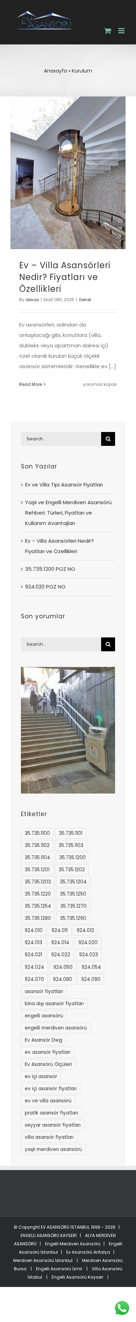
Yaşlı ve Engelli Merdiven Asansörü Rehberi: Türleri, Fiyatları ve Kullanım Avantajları (68, 513)
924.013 (33, 942)
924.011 (60, 930)
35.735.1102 (37, 845)
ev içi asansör (41, 1076)
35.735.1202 (72, 869)
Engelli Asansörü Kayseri (77, 1277)
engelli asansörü (44, 1015)
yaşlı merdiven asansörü (53, 1149)
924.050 (63, 967)
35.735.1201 (37, 869)
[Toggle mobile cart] (107, 30)
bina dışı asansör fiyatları (54, 1003)
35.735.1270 (73, 906)
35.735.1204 (73, 882)
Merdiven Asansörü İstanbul (43, 1260)
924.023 (88, 954)
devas (32, 300)
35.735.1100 (37, 833)
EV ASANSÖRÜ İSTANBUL (65, 1227)
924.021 (33, 954)
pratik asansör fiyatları (51, 1113)
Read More (30, 384)
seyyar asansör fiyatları (53, 1125)
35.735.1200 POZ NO (50, 569)
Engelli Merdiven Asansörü (72, 1244)
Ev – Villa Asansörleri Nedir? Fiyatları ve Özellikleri (65, 277)
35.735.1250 (73, 894)
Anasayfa (55, 70)
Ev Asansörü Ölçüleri (48, 1064)
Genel (85, 300)
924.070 (34, 979)
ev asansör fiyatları (47, 1052)
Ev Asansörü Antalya (88, 1252)
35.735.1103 (71, 845)
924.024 (34, 967)
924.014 (60, 942)
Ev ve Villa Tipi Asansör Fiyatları (64, 484)
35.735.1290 (73, 918)
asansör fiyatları (44, 991)
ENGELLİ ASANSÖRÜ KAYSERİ (49, 1235)
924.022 (60, 954)
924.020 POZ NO (45, 586)
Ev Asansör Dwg (43, 1040)
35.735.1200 (72, 857)
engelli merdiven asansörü (56, 1028)
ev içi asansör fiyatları (51, 1088)
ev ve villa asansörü (48, 1101)
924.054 (91, 967)
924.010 (34, 930)
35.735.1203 (38, 882)
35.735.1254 (38, 906)
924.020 (88, 942)
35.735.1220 (38, 894)
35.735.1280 (38, 918)
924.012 (85, 930)
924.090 (90, 979)
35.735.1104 (37, 857)
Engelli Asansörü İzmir (59, 1269)
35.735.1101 (70, 833)
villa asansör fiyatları (49, 1137)
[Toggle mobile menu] (122, 30)
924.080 (62, 979)
